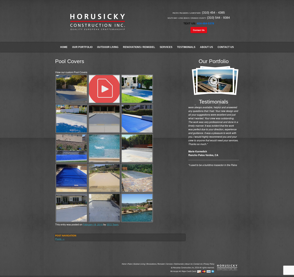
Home (64, 47)
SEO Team (112, 224)
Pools (59, 239)
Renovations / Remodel (139, 47)
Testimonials (186, 47)
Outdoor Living (107, 47)
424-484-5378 (205, 23)
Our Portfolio (82, 47)
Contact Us (199, 30)
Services (166, 47)
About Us (206, 47)
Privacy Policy (209, 264)
